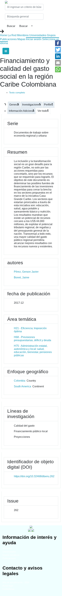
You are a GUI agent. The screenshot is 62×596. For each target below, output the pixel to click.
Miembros (23, 35)
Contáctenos (8, 589)
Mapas (21, 39)
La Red (12, 35)
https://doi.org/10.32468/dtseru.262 (34, 476)
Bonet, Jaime (21, 277)
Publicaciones (8, 39)
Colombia (19, 380)
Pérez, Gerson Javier (26, 271)
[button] (58, 43)
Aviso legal (7, 585)
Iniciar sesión (33, 39)
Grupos (51, 35)
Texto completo (17, 92)
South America (22, 386)
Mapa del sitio (9, 579)
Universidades (37, 35)
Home (3, 35)
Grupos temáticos (11, 555)
